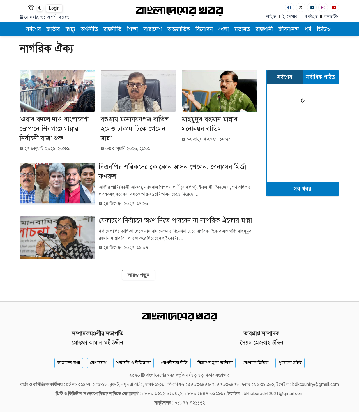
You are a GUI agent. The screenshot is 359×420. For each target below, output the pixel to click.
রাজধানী (264, 29)
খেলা (223, 29)
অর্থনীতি (89, 29)
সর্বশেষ (33, 29)
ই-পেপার (289, 16)
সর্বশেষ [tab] (284, 77)
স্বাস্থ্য (70, 29)
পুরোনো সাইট (290, 363)
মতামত (242, 29)
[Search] (31, 8)
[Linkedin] (312, 7)
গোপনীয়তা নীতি (174, 363)
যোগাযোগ (98, 363)
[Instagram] (323, 7)
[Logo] (179, 11)
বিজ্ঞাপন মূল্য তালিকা (215, 363)
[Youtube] (334, 7)
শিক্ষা (132, 29)
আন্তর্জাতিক (178, 29)
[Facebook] (289, 7)
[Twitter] (300, 7)
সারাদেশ (153, 29)
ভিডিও (324, 29)
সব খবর (302, 188)
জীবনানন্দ (289, 29)
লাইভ (271, 16)
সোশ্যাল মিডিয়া (255, 363)
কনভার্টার (331, 16)
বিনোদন (204, 29)
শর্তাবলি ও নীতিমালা (133, 363)
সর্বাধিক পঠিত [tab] (320, 77)
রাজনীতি (112, 29)
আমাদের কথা (68, 363)
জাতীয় (53, 29)
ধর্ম (308, 29)
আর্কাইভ (311, 16)
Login (54, 8)
